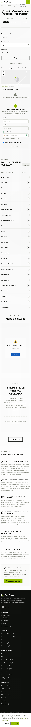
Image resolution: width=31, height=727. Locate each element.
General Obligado (6, 209)
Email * (5, 125)
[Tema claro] (21, 2)
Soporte (3, 692)
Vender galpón (5, 643)
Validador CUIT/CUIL (6, 669)
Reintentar (15, 354)
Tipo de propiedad (6, 34)
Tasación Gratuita (6, 654)
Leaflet (4, 85)
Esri (11, 85)
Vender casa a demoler (7, 640)
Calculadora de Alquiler (7, 663)
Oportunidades (5, 672)
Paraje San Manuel (7, 264)
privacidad (5, 720)
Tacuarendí (4, 291)
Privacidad (4, 698)
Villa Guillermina (6, 301)
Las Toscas (4, 247)
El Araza (3, 193)
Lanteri (3, 231)
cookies (23, 718)
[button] (15, 77)
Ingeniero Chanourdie (7, 220)
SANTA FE (15, 5)
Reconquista (5, 274)
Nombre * (5, 118)
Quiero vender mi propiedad (13, 142)
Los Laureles (5, 253)
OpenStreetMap (5, 86)
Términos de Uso (6, 695)
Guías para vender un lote (8, 637)
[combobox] (4, 37)
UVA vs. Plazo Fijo (6, 666)
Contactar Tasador (14, 581)
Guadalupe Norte (6, 215)
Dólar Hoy (4, 657)
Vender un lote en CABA (8, 634)
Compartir (16, 58)
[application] (15, 78)
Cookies (3, 701)
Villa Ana (4, 296)
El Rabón (3, 198)
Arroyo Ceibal (5, 177)
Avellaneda (4, 182)
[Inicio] (2, 5)
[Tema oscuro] (24, 2)
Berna (3, 188)
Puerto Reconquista (7, 269)
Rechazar (6, 723)
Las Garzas (4, 242)
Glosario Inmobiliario (6, 675)
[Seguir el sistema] (28, 2)
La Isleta (3, 226)
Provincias (8, 5)
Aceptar (15, 723)
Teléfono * (8, 132)
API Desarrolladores (6, 689)
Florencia (4, 204)
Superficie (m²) (5, 41)
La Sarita (4, 236)
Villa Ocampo (5, 307)
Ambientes (4, 49)
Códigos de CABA (6, 678)
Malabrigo (4, 258)
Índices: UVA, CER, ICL (7, 660)
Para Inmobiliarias (6, 686)
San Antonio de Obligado (8, 285)
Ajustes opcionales (16, 63)
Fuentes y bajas (5, 704)
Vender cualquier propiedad (9, 646)
